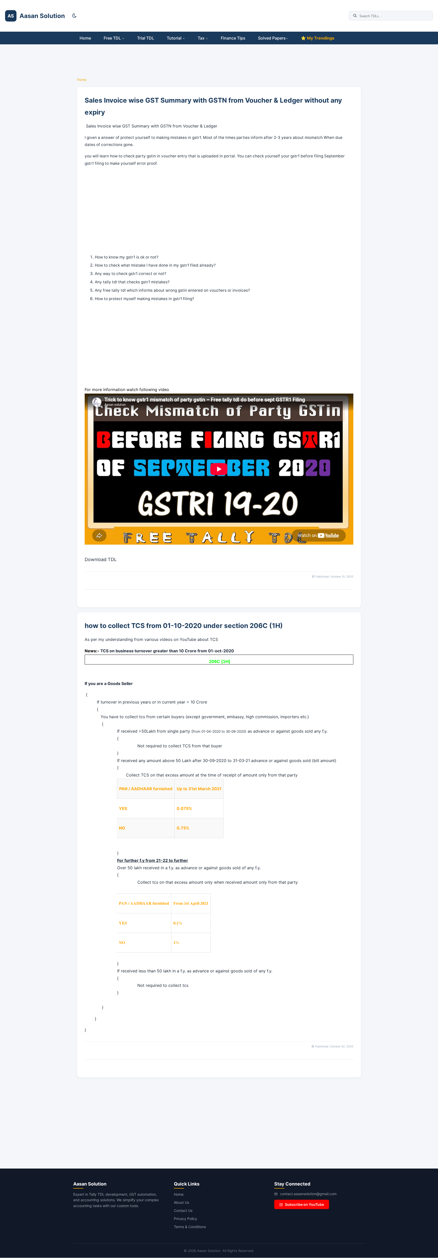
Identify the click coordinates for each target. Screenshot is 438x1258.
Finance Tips (233, 38)
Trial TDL (145, 38)
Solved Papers (272, 38)
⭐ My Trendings (317, 38)
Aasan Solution (42, 16)
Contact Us (183, 1210)
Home (85, 38)
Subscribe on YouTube (304, 1204)
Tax (202, 38)
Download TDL (127, 474)
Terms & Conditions (190, 1227)
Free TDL (113, 38)
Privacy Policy (185, 1218)
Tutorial (174, 38)
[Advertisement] (23, 111)
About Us (181, 1202)
